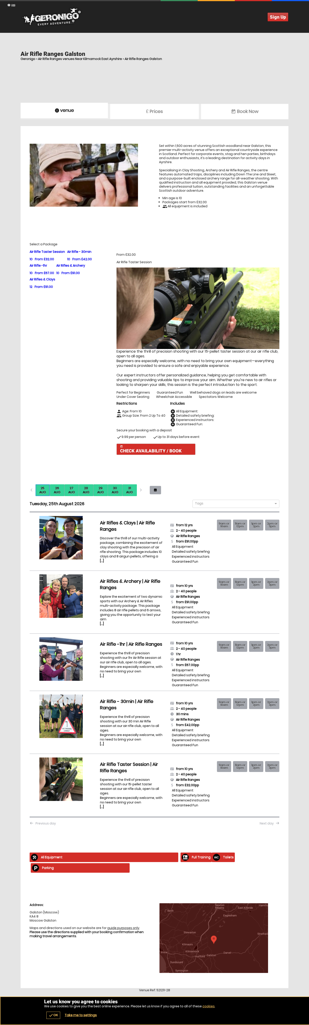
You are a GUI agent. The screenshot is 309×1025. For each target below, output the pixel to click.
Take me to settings (81, 1015)
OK (53, 1015)
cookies (208, 1006)
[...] (102, 561)
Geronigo (28, 59)
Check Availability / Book (151, 449)
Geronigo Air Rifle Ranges (154, 17)
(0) (13, 5)
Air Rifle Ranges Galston (143, 59)
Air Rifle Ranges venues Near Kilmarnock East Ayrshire (80, 59)
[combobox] (234, 504)
